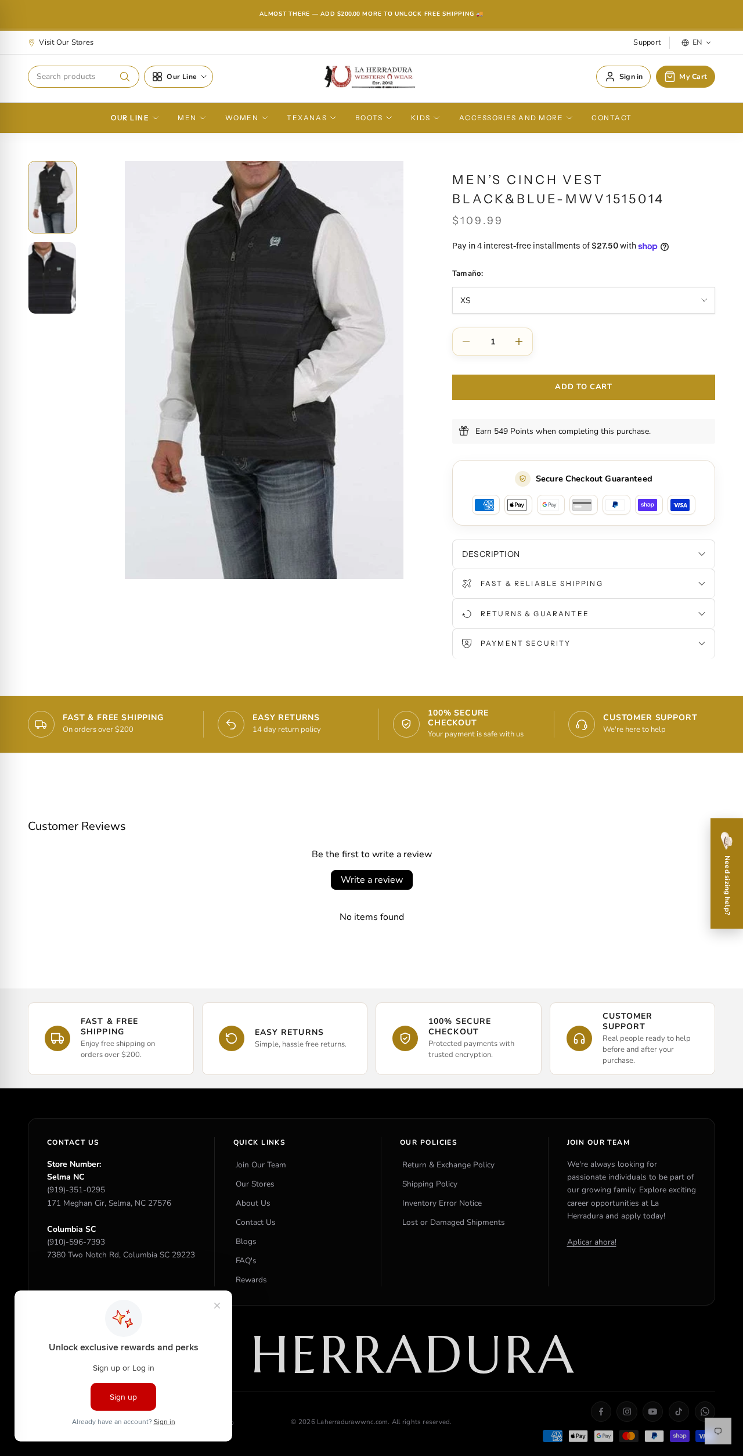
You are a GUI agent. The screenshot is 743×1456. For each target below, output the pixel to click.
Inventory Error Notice (442, 1203)
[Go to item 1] (52, 197)
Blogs (246, 1241)
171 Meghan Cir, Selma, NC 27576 (109, 1203)
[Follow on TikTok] (679, 1411)
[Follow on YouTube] (653, 1411)
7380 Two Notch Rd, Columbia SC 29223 (121, 1254)
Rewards (251, 1279)
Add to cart (583, 387)
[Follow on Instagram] (626, 1411)
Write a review (372, 879)
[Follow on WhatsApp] (705, 1411)
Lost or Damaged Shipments (453, 1222)
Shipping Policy (429, 1183)
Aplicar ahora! (591, 1242)
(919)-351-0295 (76, 1189)
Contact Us (256, 1222)
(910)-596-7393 (76, 1242)
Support (647, 42)
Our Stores (255, 1183)
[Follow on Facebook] (601, 1411)
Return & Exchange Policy (448, 1164)
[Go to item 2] (52, 278)
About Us (253, 1203)
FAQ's (246, 1260)
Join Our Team (261, 1164)
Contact (611, 118)
